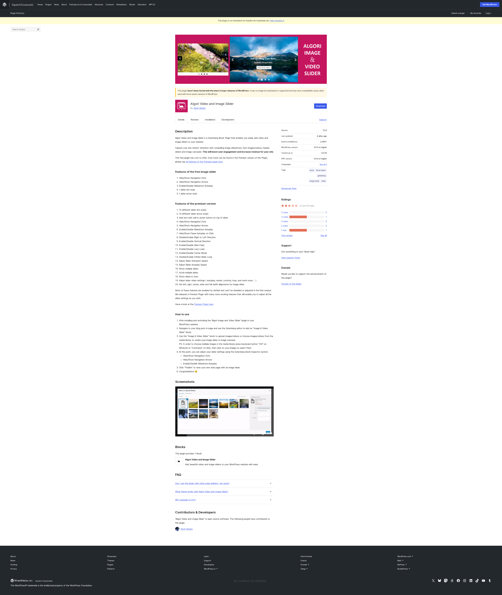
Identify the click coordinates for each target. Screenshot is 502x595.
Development (227, 119)
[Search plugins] (38, 29)
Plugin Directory (17, 13)
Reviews (195, 119)
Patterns (111, 569)
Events (304, 560)
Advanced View (288, 188)
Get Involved (306, 556)
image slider (314, 181)
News (12, 560)
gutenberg (322, 176)
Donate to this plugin (291, 284)
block (312, 170)
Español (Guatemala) (43, 581)
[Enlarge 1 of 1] (270, 390)
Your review (287, 235)
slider (323, 181)
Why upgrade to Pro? (185, 500)
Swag (304, 569)
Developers (209, 564)
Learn (206, 556)
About (13, 556)
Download (320, 106)
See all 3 (323, 164)
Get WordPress (490, 4)
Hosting (13, 564)
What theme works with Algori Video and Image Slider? (201, 491)
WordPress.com (405, 556)
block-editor (321, 170)
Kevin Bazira (200, 108)
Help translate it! (277, 20)
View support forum (290, 257)
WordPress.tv (211, 569)
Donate (305, 564)
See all (324, 235)
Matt (400, 560)
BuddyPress (403, 569)
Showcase (111, 556)
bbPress (402, 564)
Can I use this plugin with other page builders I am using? (202, 483)
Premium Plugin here (203, 304)
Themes (110, 560)
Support (323, 119)
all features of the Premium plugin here (204, 161)
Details (181, 119)
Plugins (110, 564)
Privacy (13, 569)
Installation (210, 119)
